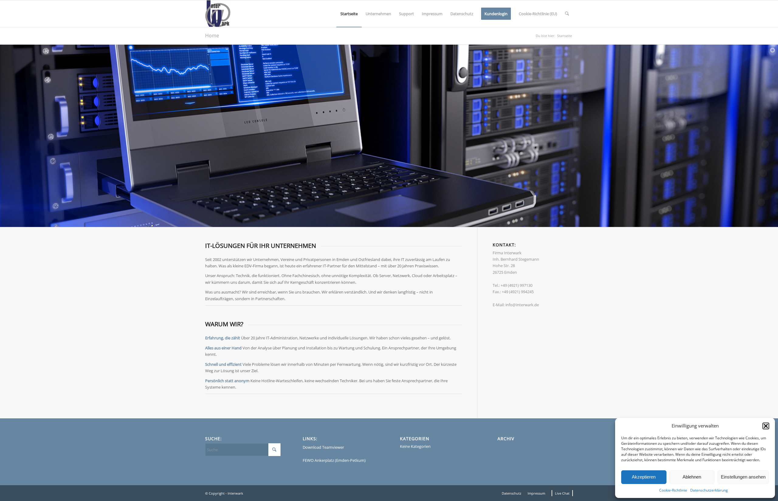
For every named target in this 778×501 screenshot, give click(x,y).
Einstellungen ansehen (743, 476)
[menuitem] (349, 13)
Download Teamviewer (323, 447)
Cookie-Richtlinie (673, 490)
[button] (766, 426)
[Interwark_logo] (217, 13)
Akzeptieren (644, 476)
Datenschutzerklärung (709, 490)
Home (212, 35)
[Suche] (567, 13)
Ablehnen (692, 476)
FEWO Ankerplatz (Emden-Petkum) (334, 460)
